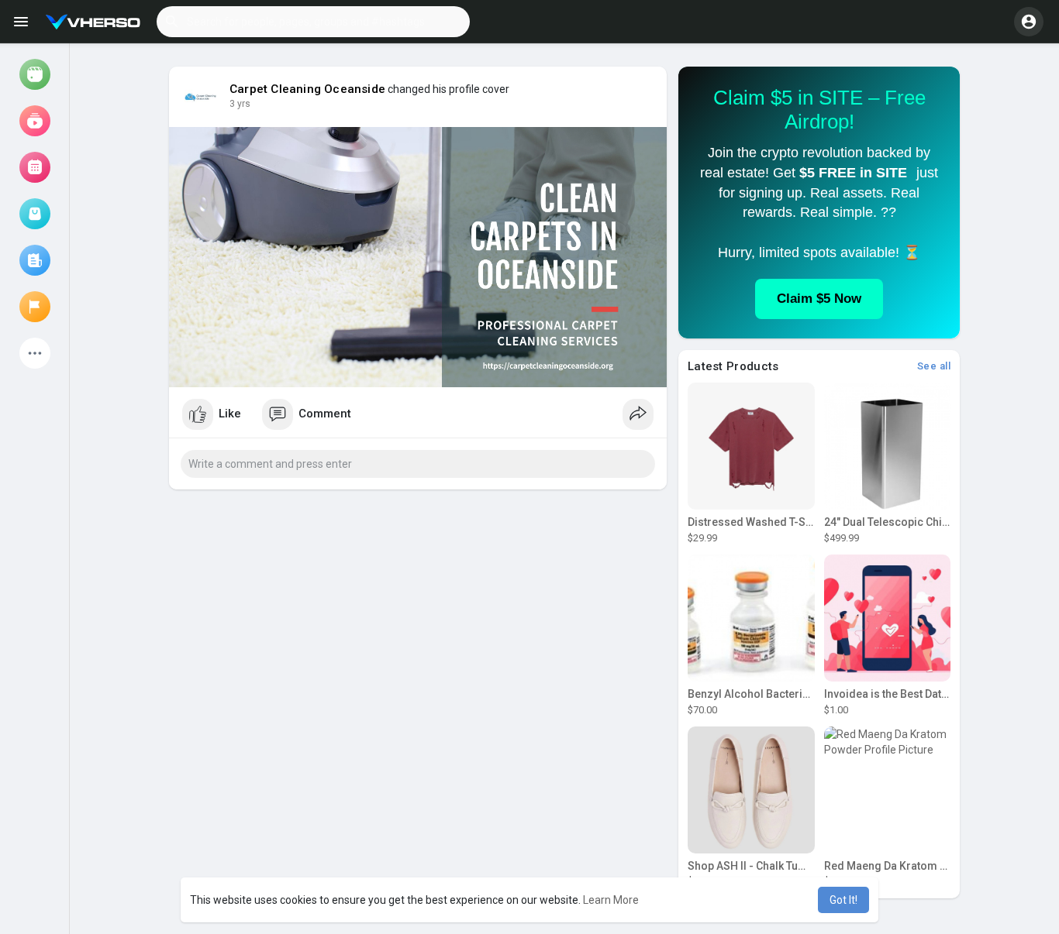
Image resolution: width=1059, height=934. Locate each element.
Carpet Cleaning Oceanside (307, 89)
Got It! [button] (843, 900)
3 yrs (239, 103)
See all (934, 366)
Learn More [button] (611, 900)
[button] (313, 21)
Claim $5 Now (819, 298)
